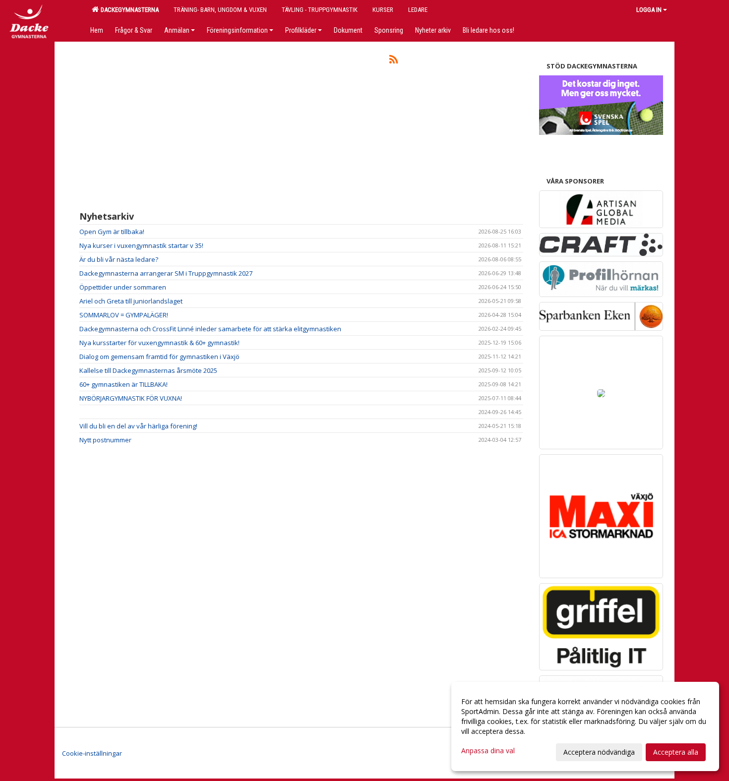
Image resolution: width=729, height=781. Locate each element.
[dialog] (585, 726)
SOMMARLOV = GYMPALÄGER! (123, 314)
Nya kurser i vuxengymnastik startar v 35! (141, 245)
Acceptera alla (675, 752)
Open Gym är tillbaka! (111, 231)
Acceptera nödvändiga (599, 752)
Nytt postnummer (105, 439)
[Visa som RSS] (393, 61)
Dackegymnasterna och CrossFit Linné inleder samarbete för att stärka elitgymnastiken (210, 328)
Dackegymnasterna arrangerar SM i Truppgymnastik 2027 (165, 273)
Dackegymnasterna (128, 9)
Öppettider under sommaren (122, 287)
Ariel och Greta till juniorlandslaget (130, 301)
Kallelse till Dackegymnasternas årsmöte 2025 (148, 370)
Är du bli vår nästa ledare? (118, 259)
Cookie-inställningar (92, 753)
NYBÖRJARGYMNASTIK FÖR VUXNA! (130, 398)
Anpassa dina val (488, 750)
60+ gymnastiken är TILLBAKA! (123, 384)
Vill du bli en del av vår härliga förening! (138, 425)
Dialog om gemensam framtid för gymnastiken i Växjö (159, 356)
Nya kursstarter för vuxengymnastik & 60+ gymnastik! (159, 342)
